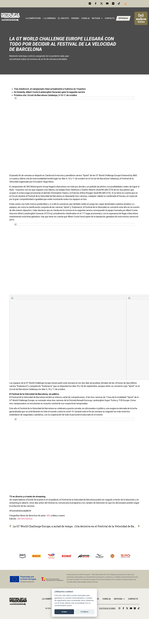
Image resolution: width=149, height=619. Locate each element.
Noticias (96, 18)
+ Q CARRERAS (49, 18)
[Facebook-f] (96, 3)
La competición (33, 18)
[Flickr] (135, 608)
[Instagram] (119, 608)
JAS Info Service (24, 518)
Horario (75, 18)
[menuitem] (125, 3)
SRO (48, 515)
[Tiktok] (119, 3)
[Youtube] (107, 3)
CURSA (84, 18)
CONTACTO (110, 18)
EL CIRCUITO (63, 18)
